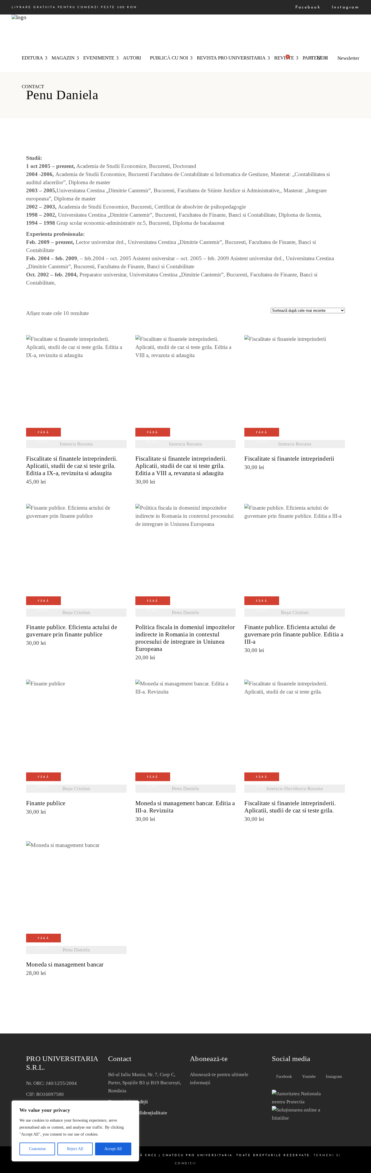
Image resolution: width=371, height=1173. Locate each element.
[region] (75, 1130)
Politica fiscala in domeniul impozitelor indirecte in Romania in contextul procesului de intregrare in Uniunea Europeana (185, 638)
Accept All (113, 1149)
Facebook (307, 7)
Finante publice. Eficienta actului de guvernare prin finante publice (71, 631)
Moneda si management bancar (65, 964)
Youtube (308, 1076)
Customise (37, 1149)
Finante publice (45, 803)
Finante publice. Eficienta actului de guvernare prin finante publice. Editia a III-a (293, 634)
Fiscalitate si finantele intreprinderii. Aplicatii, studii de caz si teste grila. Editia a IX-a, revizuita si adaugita (71, 466)
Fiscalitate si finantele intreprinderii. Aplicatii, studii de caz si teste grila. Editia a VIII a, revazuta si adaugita (181, 466)
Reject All (75, 1149)
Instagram (344, 7)
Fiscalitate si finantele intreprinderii (289, 458)
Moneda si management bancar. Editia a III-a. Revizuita (185, 807)
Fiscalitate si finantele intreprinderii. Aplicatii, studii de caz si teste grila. (290, 807)
